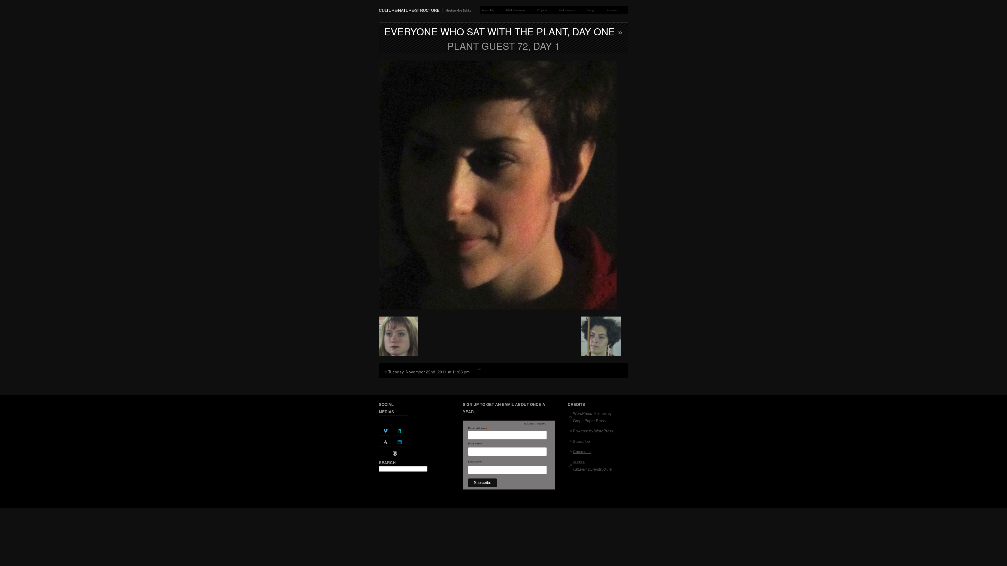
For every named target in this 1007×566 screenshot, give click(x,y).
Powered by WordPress (593, 430)
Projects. (542, 10)
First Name (475, 443)
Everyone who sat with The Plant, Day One (499, 31)
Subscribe (581, 441)
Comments (582, 451)
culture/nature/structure (409, 10)
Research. (613, 10)
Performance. (567, 10)
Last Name (475, 461)
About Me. (488, 10)
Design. (591, 10)
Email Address (478, 428)
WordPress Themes (590, 413)
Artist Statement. (515, 10)
